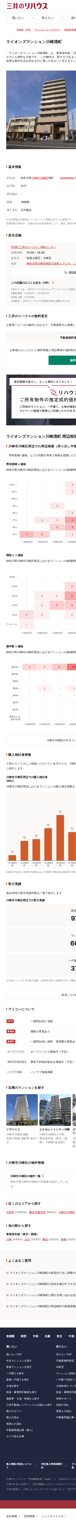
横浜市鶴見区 (37, 1212)
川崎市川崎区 (40, 177)
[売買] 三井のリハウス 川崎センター (33, 247)
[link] (22, 1123)
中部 (35, 1336)
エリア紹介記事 (15, 1436)
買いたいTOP (14, 1354)
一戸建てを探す (15, 1373)
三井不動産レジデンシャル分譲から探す (29, 1404)
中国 (71, 1336)
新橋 (63, 1239)
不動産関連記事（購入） (20, 1430)
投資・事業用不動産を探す (21, 1392)
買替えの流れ (14, 1423)
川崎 (9, 1239)
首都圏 (10, 1336)
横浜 (45, 1239)
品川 (27, 1239)
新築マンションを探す (19, 1366)
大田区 (10, 1212)
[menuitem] (22, 18)
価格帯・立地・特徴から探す (23, 1398)
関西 (23, 1336)
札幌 (47, 1336)
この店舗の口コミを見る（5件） (31, 282)
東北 (59, 1336)
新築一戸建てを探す (17, 1379)
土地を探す (12, 1385)
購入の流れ (12, 1417)
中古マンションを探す (19, 1360)
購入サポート (14, 1411)
